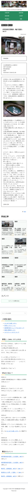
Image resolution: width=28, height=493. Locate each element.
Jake (19, 468)
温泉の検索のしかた (10, 330)
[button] (25, 313)
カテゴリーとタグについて (11, 332)
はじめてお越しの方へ (10, 323)
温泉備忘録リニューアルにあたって (14, 328)
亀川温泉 (5, 25)
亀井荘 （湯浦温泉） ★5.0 (8, 468)
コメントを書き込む (14, 301)
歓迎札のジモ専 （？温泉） (8, 472)
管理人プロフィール (10, 325)
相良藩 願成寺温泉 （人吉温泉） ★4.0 (12, 456)
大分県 (10, 25)
